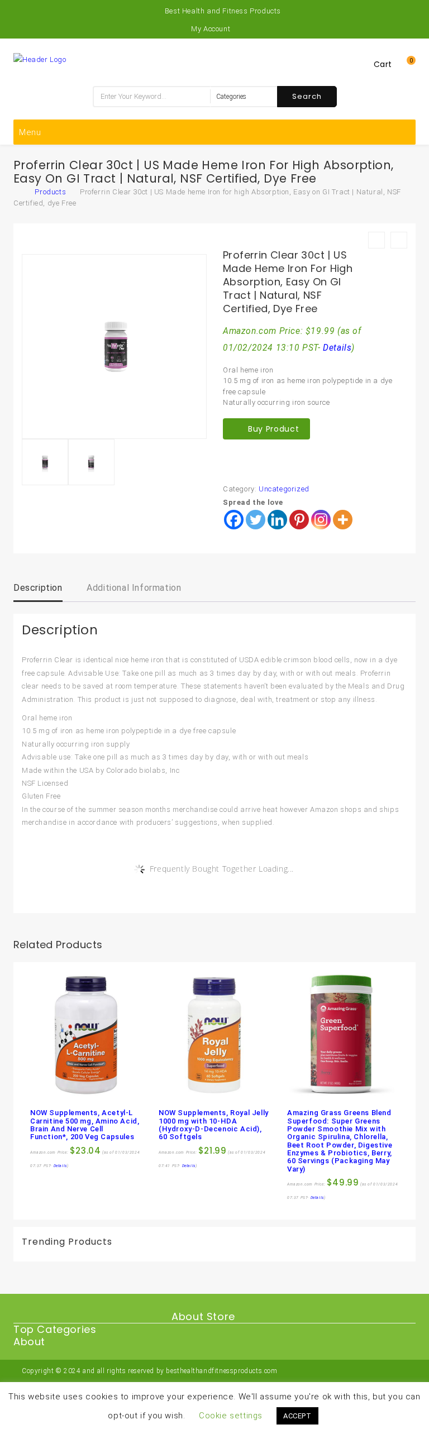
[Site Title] (39, 59)
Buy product (273, 428)
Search (307, 96)
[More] (342, 519)
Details (337, 348)
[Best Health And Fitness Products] (19, 192)
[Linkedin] (277, 519)
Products (50, 192)
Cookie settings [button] (231, 1416)
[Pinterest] (299, 519)
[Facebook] (234, 519)
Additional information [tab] (134, 587)
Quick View (63, 1090)
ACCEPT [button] (297, 1416)
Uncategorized (284, 489)
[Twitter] (255, 519)
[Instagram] (321, 519)
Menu (30, 132)
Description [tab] (38, 587)
